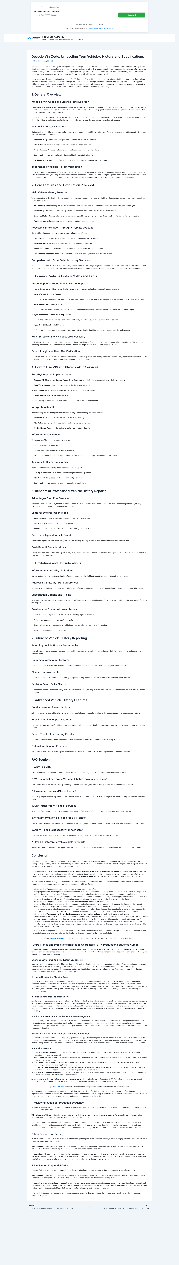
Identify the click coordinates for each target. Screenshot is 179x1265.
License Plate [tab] (54, 7)
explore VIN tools (57, 938)
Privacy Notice (108, 28)
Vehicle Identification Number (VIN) (46, 11)
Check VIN (132, 15)
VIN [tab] (42, 7)
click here (60, 1087)
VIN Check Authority (53, 36)
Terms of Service (95, 28)
